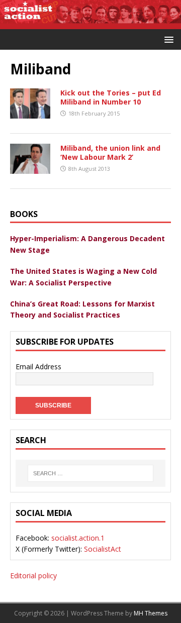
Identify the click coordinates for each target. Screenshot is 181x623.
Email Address (38, 366)
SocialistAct (102, 549)
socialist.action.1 (78, 538)
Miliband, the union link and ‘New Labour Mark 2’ (110, 152)
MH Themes (150, 613)
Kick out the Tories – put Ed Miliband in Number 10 (110, 97)
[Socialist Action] (90, 23)
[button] (167, 39)
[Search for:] (90, 473)
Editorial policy (33, 575)
